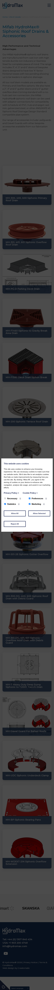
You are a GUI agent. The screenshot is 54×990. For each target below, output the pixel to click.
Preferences (37, 498)
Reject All (15, 524)
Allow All (14, 513)
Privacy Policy (11, 493)
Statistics (11, 504)
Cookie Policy (30, 493)
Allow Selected (39, 513)
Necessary (12, 498)
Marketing (36, 504)
